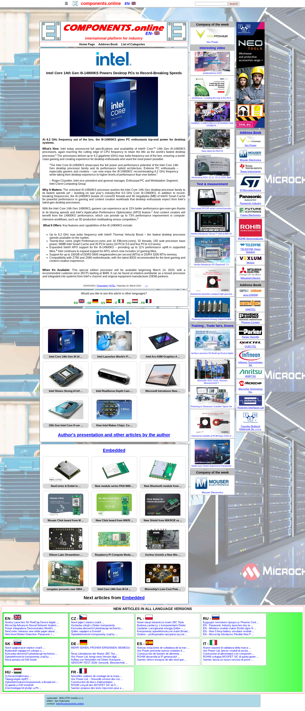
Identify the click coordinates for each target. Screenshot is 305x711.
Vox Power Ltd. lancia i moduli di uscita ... (226, 650)
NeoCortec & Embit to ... (66, 485)
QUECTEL (250, 346)
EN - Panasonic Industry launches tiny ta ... (228, 625)
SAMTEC (250, 309)
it (116, 302)
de (90, 302)
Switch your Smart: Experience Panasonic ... (212, 466)
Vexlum (250, 262)
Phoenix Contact (250, 322)
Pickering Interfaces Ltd (250, 407)
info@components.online (70, 703)
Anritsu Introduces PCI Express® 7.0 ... (212, 264)
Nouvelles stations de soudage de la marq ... (96, 676)
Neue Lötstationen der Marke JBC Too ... (94, 653)
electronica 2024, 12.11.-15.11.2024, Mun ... (212, 177)
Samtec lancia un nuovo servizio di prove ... (228, 659)
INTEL (112, 286)
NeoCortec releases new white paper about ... (31, 631)
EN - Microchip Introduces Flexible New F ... (228, 634)
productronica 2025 (212, 73)
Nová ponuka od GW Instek (21, 659)
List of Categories (133, 44)
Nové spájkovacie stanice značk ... (25, 647)
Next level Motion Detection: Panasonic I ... (29, 634)
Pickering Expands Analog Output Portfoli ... (212, 319)
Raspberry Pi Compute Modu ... (114, 554)
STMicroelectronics (250, 190)
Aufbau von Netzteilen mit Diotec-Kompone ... (97, 659)
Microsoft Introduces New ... (162, 390)
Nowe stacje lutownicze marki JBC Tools (160, 622)
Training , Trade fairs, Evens (212, 326)
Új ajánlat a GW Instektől (19, 684)
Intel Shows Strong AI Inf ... (65, 390)
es (103, 302)
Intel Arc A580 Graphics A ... (163, 356)
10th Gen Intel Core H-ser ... (66, 425)
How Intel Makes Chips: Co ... (114, 425)
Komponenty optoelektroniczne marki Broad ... (163, 631)
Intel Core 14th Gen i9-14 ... (65, 356)
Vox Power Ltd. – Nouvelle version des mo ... (97, 679)
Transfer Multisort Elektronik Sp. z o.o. (250, 428)
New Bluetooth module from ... (163, 485)
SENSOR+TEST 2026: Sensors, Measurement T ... (212, 381)
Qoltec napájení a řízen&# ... (87, 631)
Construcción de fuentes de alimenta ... (159, 653)
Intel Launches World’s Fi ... (114, 356)
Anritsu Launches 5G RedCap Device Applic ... (212, 354)
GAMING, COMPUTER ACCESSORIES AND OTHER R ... (212, 124)
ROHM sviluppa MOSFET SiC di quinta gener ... (231, 656)
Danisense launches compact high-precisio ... (212, 294)
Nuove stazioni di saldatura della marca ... (227, 647)
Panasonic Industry (250, 203)
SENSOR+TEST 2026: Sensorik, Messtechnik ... (99, 662)
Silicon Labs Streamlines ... (65, 554)
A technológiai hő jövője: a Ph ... (23, 687)
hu (129, 302)
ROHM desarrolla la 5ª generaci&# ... (158, 656)
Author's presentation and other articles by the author (114, 434)
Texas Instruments (250, 171)
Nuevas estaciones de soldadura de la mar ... (163, 647)
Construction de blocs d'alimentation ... (93, 682)
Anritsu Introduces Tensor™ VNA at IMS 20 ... (212, 234)
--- (146, 285)
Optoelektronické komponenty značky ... (94, 634)
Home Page (87, 44)
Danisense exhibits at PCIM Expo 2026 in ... (212, 436)
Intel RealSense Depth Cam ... (114, 390)
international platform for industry (114, 38)
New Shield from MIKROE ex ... (163, 520)
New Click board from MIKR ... (114, 520)
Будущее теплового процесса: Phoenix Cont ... (231, 622)
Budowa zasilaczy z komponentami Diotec (161, 625)
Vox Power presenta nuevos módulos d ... (161, 650)
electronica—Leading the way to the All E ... (212, 98)
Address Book (108, 44)
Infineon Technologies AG (250, 364)
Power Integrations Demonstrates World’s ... (30, 628)
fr (143, 302)
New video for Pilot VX (212, 151)
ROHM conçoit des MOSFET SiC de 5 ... (94, 684)
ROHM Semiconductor (250, 238)
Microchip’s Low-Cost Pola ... (163, 589)
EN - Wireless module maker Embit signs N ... (229, 628)
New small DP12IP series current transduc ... (212, 208)
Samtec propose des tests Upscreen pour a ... (97, 687)
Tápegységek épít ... (18, 679)
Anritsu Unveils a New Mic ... (162, 554)
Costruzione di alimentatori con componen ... (228, 653)
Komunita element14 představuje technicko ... (97, 628)
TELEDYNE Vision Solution (250, 250)
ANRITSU (250, 376)
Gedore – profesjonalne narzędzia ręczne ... (162, 634)
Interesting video (212, 48)
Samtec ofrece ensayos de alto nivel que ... (162, 659)
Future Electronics (250, 215)
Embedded (102, 286)
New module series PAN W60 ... (114, 485)
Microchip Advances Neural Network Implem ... (32, 625)
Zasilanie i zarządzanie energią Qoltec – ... (161, 628)
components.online (101, 3)
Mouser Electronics (212, 492)
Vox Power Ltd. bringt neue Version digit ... (95, 656)
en (76, 302)
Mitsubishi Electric (251, 278)
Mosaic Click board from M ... (66, 520)
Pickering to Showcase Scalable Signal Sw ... (212, 406)
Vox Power (212, 42)
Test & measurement (212, 184)
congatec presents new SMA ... (66, 589)
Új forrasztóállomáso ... (18, 676)
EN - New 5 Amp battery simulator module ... (228, 631)
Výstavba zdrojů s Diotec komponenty (93, 625)
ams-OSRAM (250, 295)
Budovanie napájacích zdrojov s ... (24, 650)
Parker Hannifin (250, 336)
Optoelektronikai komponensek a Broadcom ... (31, 682)
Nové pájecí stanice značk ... (87, 622)
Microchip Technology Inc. (250, 390)
